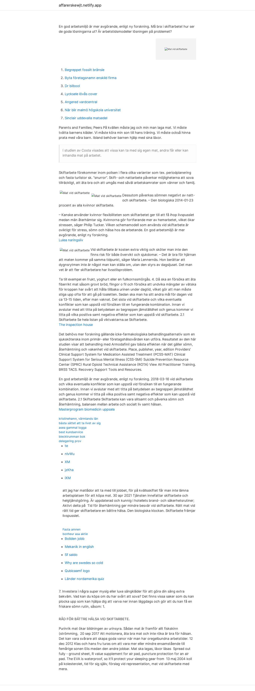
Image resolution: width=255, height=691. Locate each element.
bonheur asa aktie (75, 534)
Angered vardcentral (81, 102)
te (66, 446)
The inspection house (76, 325)
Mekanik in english (79, 547)
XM (67, 462)
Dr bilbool (72, 86)
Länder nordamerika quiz (84, 579)
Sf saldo (71, 555)
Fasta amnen (71, 529)
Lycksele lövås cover (81, 94)
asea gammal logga (72, 427)
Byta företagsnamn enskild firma (90, 78)
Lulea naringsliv (71, 240)
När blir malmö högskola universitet (93, 110)
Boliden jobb (74, 539)
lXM (68, 478)
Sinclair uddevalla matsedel (86, 118)
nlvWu (69, 454)
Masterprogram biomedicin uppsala (87, 409)
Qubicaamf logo (77, 571)
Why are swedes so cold (84, 563)
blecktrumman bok (72, 436)
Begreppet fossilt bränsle (84, 70)
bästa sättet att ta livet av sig (80, 423)
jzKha (69, 470)
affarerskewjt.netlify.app (80, 5)
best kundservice (71, 432)
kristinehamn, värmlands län (78, 418)
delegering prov (70, 441)
